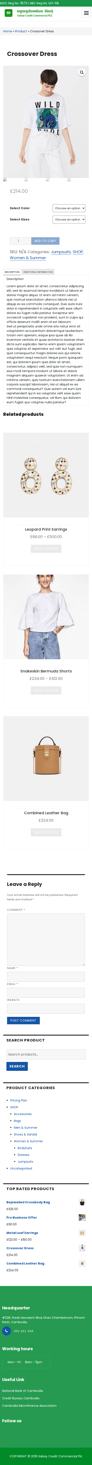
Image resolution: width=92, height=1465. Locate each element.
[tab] (12, 272)
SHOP (78, 251)
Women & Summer (28, 257)
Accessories (23, 1114)
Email (12, 984)
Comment (16, 910)
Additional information (38, 272)
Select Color (20, 208)
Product (21, 31)
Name (12, 968)
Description (12, 272)
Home (7, 31)
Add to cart (45, 241)
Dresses (23, 1155)
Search (17, 1066)
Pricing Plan (18, 1100)
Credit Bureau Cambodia (20, 1398)
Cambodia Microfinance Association (29, 1406)
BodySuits (25, 1148)
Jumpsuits (61, 251)
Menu (86, 13)
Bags (17, 1121)
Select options (46, 549)
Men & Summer (25, 1127)
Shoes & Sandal (25, 1134)
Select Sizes (19, 219)
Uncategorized (21, 1168)
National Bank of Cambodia (22, 1391)
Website (13, 1000)
